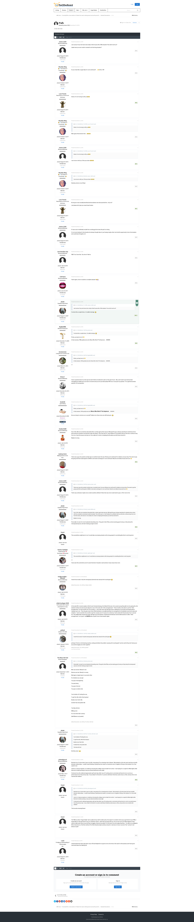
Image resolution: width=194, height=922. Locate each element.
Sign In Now (117, 886)
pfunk (62, 302)
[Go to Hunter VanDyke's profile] (62, 560)
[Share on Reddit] (67, 901)
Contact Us (101, 914)
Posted (77, 41)
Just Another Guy (62, 251)
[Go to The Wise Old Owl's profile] (62, 666)
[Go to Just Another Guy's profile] (62, 260)
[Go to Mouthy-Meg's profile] (62, 77)
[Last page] (63, 37)
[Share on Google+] (60, 901)
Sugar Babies (94, 10)
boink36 (62, 402)
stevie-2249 (67, 25)
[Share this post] (137, 41)
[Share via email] (71, 901)
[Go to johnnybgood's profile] (62, 768)
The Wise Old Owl (62, 658)
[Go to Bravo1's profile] (62, 385)
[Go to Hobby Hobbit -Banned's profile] (62, 587)
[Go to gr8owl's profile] (62, 639)
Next (60, 37)
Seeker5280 (62, 429)
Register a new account (76, 886)
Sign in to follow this (126, 22)
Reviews (64, 10)
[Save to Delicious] (64, 901)
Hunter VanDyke (63, 550)
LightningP (89, 553)
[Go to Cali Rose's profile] (62, 285)
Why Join (84, 10)
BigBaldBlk (62, 327)
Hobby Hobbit (90, 633)
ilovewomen (62, 352)
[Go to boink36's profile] (62, 411)
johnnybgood (63, 759)
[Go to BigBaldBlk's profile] (62, 335)
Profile (62, 61)
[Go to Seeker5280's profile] (62, 437)
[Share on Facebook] (57, 901)
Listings (57, 10)
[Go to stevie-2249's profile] (56, 24)
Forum (71, 10)
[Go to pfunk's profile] (62, 310)
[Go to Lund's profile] (62, 851)
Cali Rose (63, 276)
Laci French (62, 94)
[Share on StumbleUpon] (69, 901)
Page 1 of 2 (68, 37)
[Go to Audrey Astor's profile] (62, 464)
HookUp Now (103, 10)
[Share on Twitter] (55, 901)
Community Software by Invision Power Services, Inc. (97, 919)
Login (132, 4)
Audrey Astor (63, 454)
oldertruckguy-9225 (62, 603)
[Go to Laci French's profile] (62, 104)
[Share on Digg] (62, 901)
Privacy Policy (93, 914)
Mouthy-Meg (63, 67)
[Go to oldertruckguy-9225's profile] (62, 614)
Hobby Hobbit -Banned (62, 577)
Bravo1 (62, 377)
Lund (62, 841)
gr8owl (62, 630)
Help (77, 10)
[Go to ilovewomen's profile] (62, 360)
